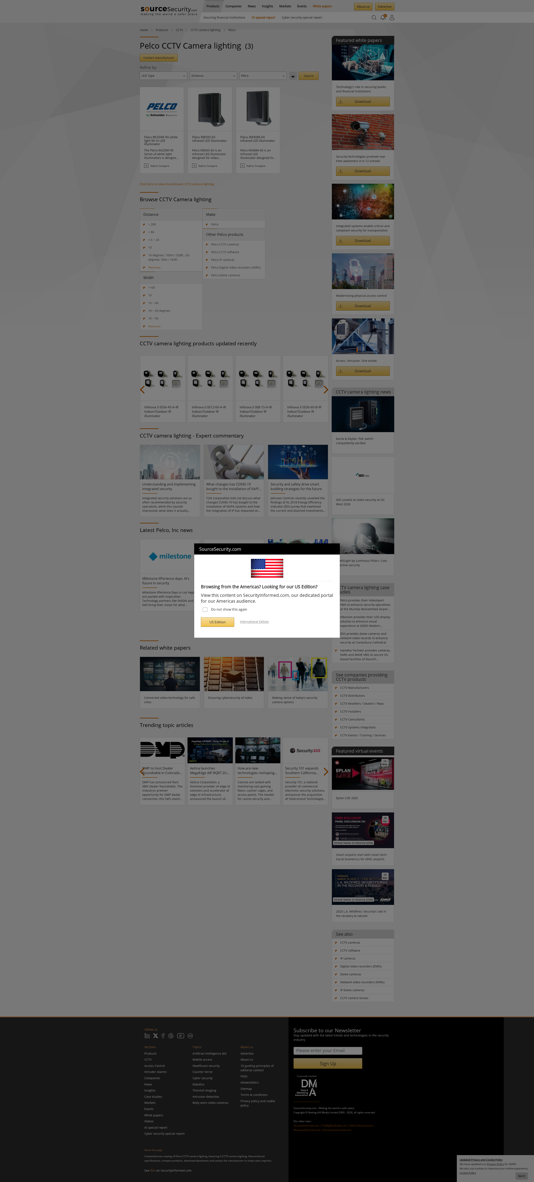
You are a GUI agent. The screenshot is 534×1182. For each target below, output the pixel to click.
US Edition (217, 622)
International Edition (254, 622)
